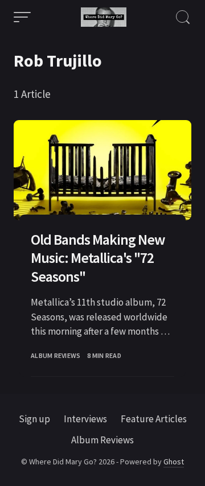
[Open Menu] (22, 17)
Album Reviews (55, 355)
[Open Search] (182, 17)
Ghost (173, 461)
